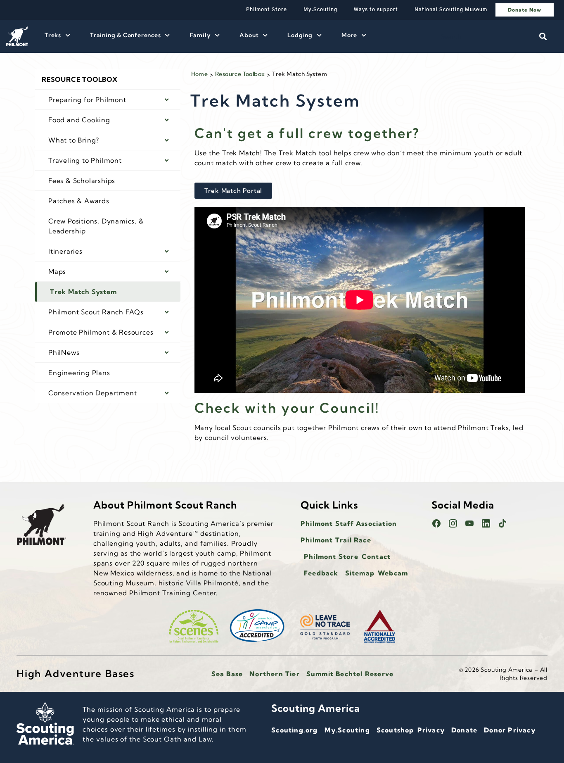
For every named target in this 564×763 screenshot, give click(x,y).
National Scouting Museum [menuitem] (451, 9)
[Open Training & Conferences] (167, 35)
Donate (464, 730)
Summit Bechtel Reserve (349, 674)
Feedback (321, 573)
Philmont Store (331, 556)
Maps (57, 271)
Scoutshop (395, 730)
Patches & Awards (78, 201)
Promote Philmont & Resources (100, 332)
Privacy (431, 730)
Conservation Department (92, 393)
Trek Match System (83, 292)
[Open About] (265, 35)
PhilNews (63, 352)
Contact (376, 556)
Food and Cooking (79, 120)
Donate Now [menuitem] (524, 10)
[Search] (543, 36)
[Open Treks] (67, 35)
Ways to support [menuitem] (376, 9)
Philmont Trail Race (336, 540)
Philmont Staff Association (349, 523)
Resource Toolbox (80, 79)
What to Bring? (73, 140)
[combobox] (483, 36)
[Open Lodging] (319, 35)
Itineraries (65, 251)
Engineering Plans (79, 372)
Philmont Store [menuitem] (266, 9)
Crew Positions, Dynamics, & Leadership (96, 226)
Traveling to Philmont (85, 160)
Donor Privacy (510, 730)
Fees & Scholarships (81, 180)
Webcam (393, 573)
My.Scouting (347, 730)
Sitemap (359, 573)
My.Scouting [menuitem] (320, 9)
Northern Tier (274, 674)
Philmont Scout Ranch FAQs (96, 312)
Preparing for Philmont (87, 99)
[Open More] (363, 35)
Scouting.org (294, 730)
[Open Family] (217, 35)
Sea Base (227, 674)
